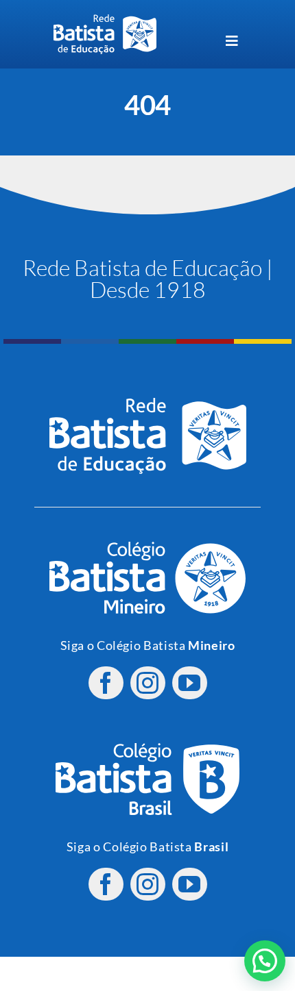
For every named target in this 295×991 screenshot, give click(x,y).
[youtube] (189, 682)
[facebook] (105, 682)
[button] (264, 960)
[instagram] (147, 682)
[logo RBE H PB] (105, 20)
